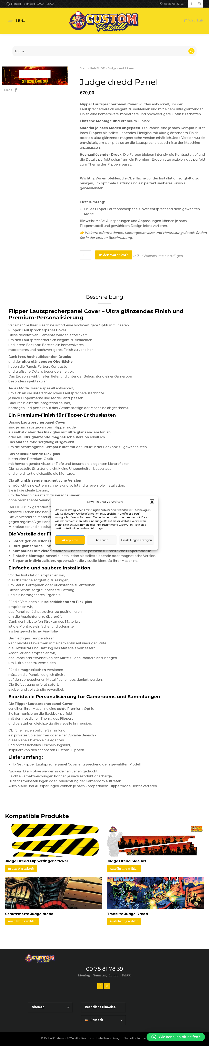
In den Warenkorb (113, 255)
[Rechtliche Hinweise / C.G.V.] (103, 1007)
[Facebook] (100, 986)
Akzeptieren (70, 540)
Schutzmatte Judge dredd (29, 914)
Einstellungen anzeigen (136, 540)
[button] (152, 502)
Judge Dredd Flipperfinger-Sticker (36, 861)
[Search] (191, 51)
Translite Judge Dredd (127, 914)
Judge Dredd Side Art (126, 861)
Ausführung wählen (124, 868)
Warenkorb (195, 21)
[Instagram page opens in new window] (199, 4)
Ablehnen (102, 540)
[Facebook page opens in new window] (191, 4)
